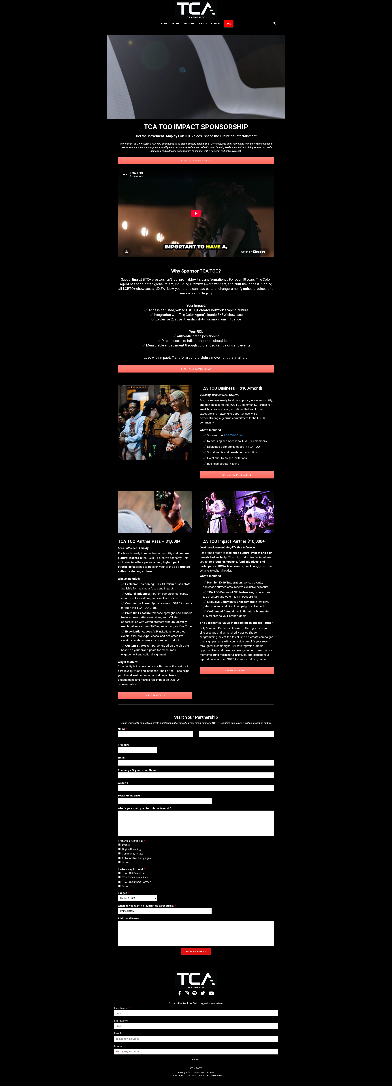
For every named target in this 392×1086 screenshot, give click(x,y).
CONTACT (196, 1068)
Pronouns (123, 745)
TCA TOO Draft (233, 435)
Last (201, 739)
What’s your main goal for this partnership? (145, 808)
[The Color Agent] (196, 10)
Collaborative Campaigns (136, 858)
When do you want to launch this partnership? (147, 905)
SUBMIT (196, 1059)
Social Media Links (129, 795)
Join (228, 23)
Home (164, 23)
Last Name (122, 1020)
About (175, 23)
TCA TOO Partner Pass (135, 877)
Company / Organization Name (138, 770)
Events (203, 23)
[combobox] (117, 1051)
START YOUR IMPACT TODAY (196, 160)
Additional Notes (128, 918)
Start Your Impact (196, 951)
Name (122, 729)
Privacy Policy (185, 1072)
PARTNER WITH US (155, 695)
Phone (118, 1046)
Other (125, 862)
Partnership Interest (131, 869)
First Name (122, 1008)
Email (122, 757)
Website (123, 783)
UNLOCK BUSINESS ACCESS (237, 475)
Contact (216, 23)
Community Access (132, 853)
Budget (123, 893)
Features (189, 23)
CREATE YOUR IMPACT (237, 670)
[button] (274, 23)
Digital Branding (131, 849)
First (120, 739)
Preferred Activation (131, 841)
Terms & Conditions (204, 1072)
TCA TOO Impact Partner (136, 882)
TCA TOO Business (133, 873)
